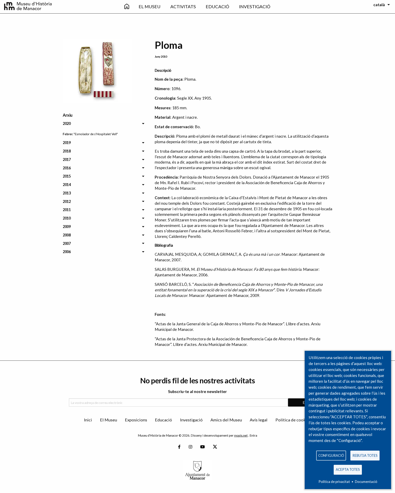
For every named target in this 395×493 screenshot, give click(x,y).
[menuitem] (127, 6)
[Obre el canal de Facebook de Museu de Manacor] (179, 447)
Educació (163, 419)
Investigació (191, 419)
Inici (88, 419)
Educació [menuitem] (217, 6)
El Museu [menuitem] (149, 6)
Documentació (366, 482)
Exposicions (136, 419)
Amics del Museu (226, 419)
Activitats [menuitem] (183, 6)
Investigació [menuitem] (254, 6)
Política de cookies (293, 419)
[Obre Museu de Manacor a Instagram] (190, 447)
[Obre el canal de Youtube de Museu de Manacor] (202, 447)
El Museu (108, 419)
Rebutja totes (365, 455)
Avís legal (258, 419)
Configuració (331, 455)
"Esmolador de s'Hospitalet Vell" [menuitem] (96, 134)
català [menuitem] (379, 4)
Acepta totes (348, 469)
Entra (253, 435)
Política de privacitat (334, 482)
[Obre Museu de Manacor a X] (215, 447)
